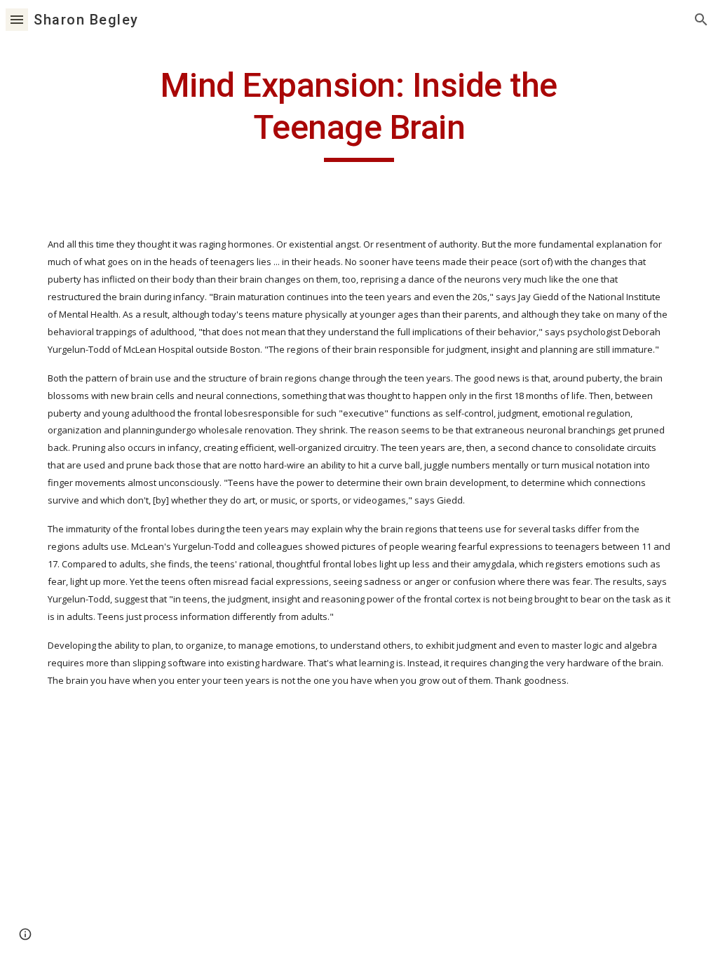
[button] (17, 19)
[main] (358, 113)
